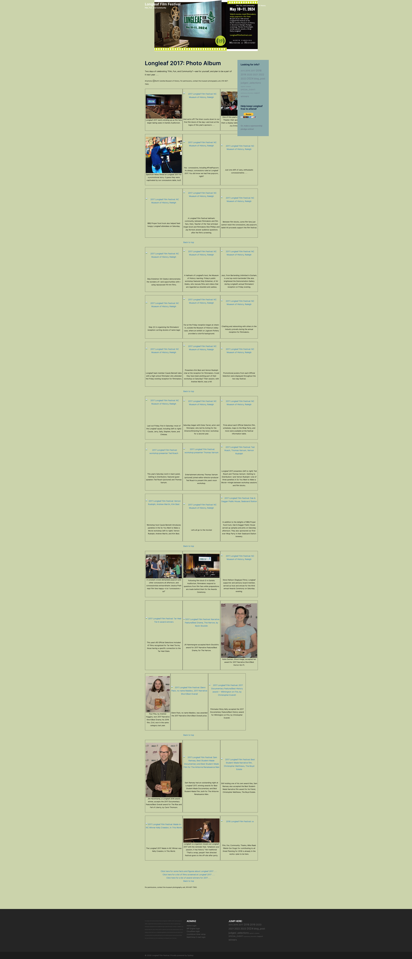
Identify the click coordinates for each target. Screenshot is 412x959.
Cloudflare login (193, 931)
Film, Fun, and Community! (245, 5)
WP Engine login (193, 928)
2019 (243, 74)
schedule (248, 86)
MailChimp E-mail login (196, 937)
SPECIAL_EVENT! (248, 90)
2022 (261, 74)
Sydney (190, 955)
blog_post (259, 78)
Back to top (188, 242)
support (257, 93)
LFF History (262, 5)
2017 (253, 70)
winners (245, 96)
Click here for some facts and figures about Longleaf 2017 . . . (189, 871)
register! (243, 86)
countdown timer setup (196, 934)
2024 (250, 78)
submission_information (247, 93)
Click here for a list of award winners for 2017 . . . (188, 878)
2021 (255, 74)
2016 (247, 70)
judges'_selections (251, 82)
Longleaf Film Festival (162, 4)
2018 (258, 70)
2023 (243, 78)
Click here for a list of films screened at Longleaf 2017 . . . (189, 874)
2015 (243, 71)
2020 (249, 74)
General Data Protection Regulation (160, 920)
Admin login (191, 926)
